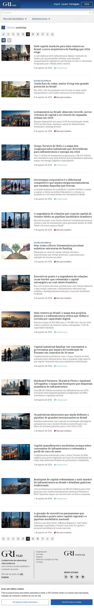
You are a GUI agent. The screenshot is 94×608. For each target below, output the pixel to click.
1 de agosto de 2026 (43, 498)
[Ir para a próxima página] (47, 34)
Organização (41, 552)
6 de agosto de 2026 (43, 68)
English (57, 4)
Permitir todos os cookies (71, 602)
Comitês (39, 554)
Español (64, 4)
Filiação (39, 557)
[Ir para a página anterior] (8, 34)
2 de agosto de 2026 (43, 400)
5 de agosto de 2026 (43, 131)
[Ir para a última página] (52, 34)
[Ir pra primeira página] (3, 34)
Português (74, 4)
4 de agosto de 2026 (43, 298)
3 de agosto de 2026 (43, 332)
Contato (39, 562)
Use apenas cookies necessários (25, 602)
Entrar (86, 4)
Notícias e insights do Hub (47, 559)
